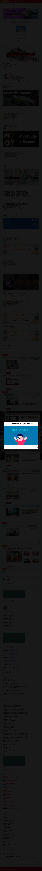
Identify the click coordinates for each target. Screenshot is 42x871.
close (37, 447)
